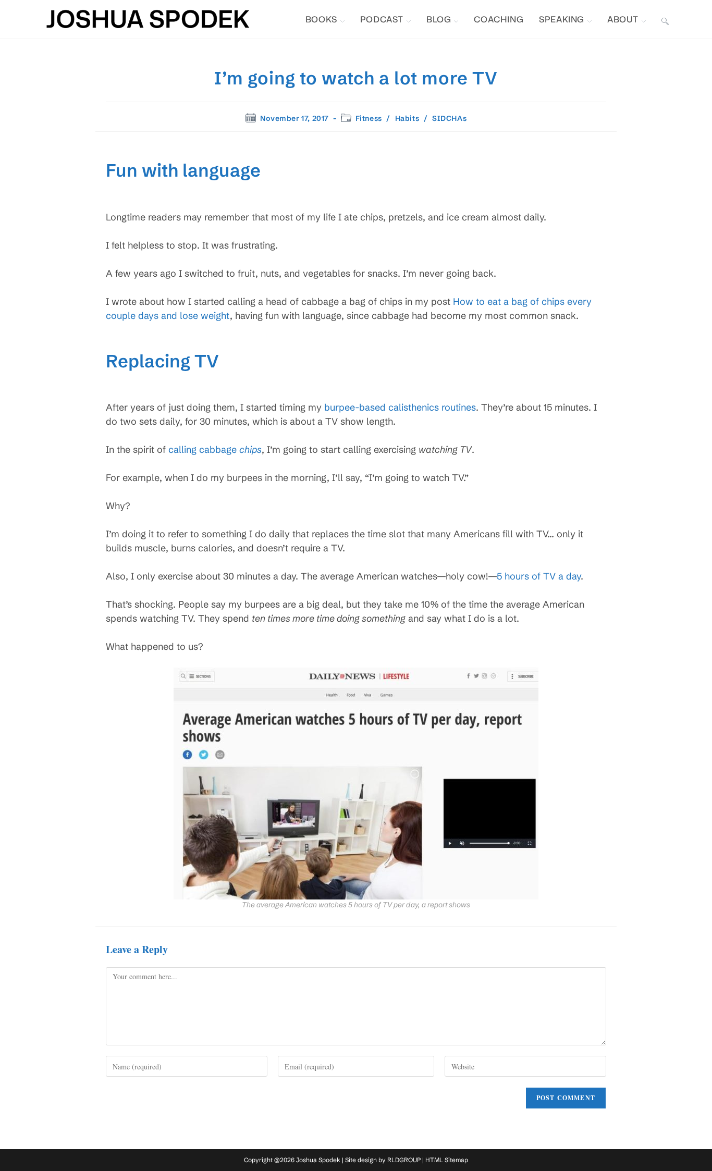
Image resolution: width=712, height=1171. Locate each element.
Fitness (368, 118)
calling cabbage (215, 449)
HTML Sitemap (446, 1160)
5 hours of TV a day (539, 576)
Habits (407, 118)
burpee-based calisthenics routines (400, 407)
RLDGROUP (404, 1160)
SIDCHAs (449, 118)
